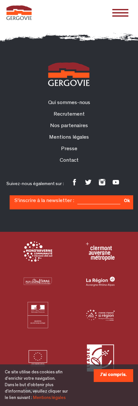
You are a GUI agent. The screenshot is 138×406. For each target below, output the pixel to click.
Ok (127, 201)
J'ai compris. (113, 374)
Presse (69, 149)
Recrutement (69, 114)
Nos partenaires (69, 126)
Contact (69, 160)
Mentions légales (49, 398)
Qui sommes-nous (69, 103)
